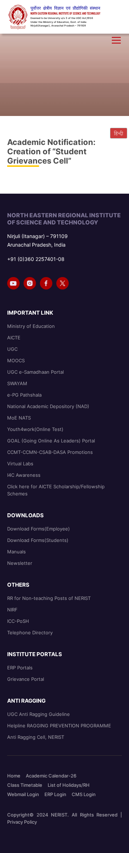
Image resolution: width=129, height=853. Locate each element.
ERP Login (55, 794)
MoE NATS (19, 418)
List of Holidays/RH (69, 785)
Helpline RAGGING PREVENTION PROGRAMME (59, 725)
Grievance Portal (25, 679)
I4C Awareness (23, 475)
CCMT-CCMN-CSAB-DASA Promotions (50, 452)
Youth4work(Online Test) (35, 429)
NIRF (12, 609)
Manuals (16, 551)
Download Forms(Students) (37, 540)
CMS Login (84, 794)
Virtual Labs (20, 463)
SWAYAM (17, 383)
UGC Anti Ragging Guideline (38, 714)
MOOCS (16, 360)
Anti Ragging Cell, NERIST (35, 737)
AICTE (13, 337)
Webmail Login (23, 794)
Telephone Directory (30, 632)
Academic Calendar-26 (51, 776)
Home (13, 776)
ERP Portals (20, 667)
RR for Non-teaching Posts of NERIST (49, 598)
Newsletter (19, 563)
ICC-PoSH (18, 621)
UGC (12, 349)
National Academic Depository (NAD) (48, 406)
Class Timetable (24, 785)
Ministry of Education (31, 326)
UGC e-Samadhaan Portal (35, 372)
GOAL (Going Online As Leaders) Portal (51, 441)
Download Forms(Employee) (38, 529)
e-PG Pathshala (24, 395)
